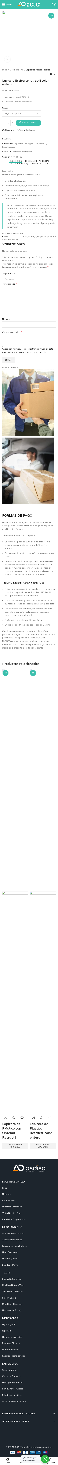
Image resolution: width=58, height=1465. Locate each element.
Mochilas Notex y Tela (12, 1285)
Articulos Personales (12, 1239)
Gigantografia (9, 1324)
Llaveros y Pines (10, 1258)
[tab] (15, 161)
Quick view (14, 1118)
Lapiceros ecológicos (22, 151)
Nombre (6, 318)
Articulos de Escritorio (12, 1233)
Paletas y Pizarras (11, 1343)
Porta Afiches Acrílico (12, 1388)
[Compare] (6, 1118)
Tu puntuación (10, 273)
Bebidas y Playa (10, 1265)
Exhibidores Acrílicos (12, 1395)
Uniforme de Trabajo (12, 1310)
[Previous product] (48, 74)
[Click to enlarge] (7, 59)
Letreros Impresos (10, 1349)
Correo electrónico (12, 332)
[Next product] (54, 74)
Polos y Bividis (9, 1297)
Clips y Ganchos (10, 1370)
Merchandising (17, 70)
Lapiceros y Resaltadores (38, 70)
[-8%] (15, 780)
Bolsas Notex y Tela (12, 1279)
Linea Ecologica (10, 1252)
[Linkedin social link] (17, 157)
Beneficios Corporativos (13, 1219)
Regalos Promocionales (13, 1355)
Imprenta (6, 1330)
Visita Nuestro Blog (11, 1213)
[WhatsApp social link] (21, 157)
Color (4, 108)
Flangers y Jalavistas (12, 1337)
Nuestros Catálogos (12, 1206)
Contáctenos (8, 1200)
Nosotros (6, 1194)
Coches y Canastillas (12, 1376)
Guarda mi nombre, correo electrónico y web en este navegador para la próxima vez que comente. (27, 350)
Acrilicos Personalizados (14, 1401)
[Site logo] (29, 4)
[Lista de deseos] (22, 1118)
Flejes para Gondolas (12, 1382)
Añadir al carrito (28, 122)
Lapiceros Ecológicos (24, 143)
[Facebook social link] (14, 157)
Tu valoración (9, 283)
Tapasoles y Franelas (12, 1291)
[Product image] (15, 1002)
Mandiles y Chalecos (12, 1304)
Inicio (4, 70)
